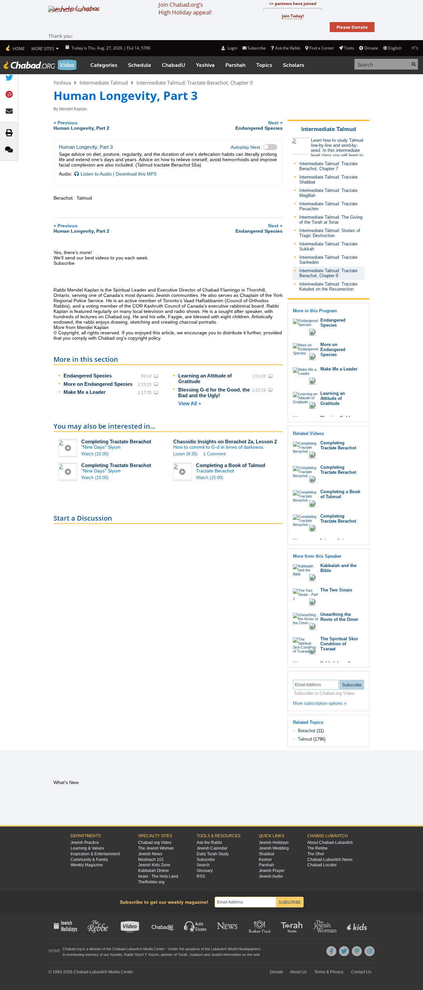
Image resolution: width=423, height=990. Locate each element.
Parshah (235, 65)
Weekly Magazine (87, 865)
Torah (182, 955)
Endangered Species (88, 375)
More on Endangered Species (98, 384)
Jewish (216, 955)
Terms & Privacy (328, 972)
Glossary (205, 870)
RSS (201, 876)
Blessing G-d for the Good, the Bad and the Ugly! (214, 392)
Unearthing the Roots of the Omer (339, 617)
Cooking (260, 925)
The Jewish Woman (156, 848)
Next (259, 125)
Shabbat (266, 854)
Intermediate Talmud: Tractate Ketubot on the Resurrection (328, 287)
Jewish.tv (130, 925)
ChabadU (173, 65)
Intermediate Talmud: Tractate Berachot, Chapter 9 (194, 82)
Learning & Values (87, 848)
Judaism (196, 955)
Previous (81, 125)
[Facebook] (331, 951)
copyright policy (144, 338)
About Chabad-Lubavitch (330, 842)
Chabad (118, 949)
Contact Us (361, 972)
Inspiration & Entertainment (95, 854)
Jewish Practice (85, 842)
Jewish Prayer (272, 870)
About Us (298, 972)
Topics (264, 65)
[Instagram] (369, 951)
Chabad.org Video (155, 842)
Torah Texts (293, 925)
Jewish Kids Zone (154, 865)
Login (231, 48)
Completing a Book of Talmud (230, 465)
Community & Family (89, 859)
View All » (189, 403)
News (228, 925)
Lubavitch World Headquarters (235, 949)
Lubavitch (134, 949)
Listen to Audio (96, 174)
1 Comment (214, 453)
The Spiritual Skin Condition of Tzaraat (339, 643)
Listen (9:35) (185, 453)
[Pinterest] (357, 951)
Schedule (139, 65)
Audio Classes (195, 925)
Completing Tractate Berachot (116, 441)
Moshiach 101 (151, 859)
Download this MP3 (136, 174)
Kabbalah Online (153, 870)
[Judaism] (15, 48)
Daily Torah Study (213, 854)
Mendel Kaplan (73, 109)
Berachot (306, 730)
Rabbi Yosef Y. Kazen (141, 955)
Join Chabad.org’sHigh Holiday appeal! (185, 8)
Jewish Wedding (274, 848)
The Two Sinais (336, 589)
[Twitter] (344, 951)
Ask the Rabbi (287, 48)
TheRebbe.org (151, 882)
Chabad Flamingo (221, 290)
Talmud (305, 739)
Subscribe (206, 859)
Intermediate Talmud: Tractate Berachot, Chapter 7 (328, 166)
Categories (103, 65)
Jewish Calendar (212, 848)
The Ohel (315, 854)
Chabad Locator (322, 865)
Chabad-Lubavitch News (329, 859)
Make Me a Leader (85, 392)
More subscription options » (319, 703)
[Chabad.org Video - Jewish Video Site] (40, 65)
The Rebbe (317, 848)
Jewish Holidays (274, 842)
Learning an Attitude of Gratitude (332, 398)
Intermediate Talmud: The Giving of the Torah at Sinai (330, 220)
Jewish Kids (357, 925)
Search (203, 865)
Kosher (265, 859)
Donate (371, 48)
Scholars (293, 65)
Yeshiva (205, 65)
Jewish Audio (271, 876)
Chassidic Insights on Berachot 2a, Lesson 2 (225, 441)
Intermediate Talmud (104, 82)
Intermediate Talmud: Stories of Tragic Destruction (329, 233)
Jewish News (150, 854)
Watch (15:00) (94, 453)
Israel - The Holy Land (158, 876)
